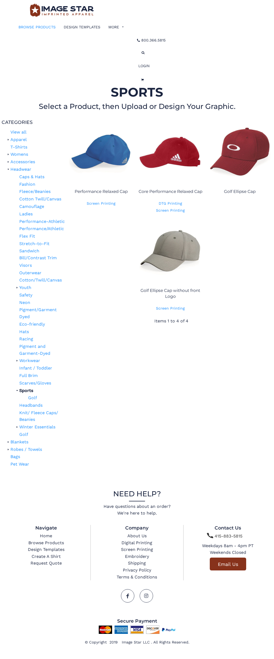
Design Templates (46, 549)
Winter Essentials (37, 426)
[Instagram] (146, 596)
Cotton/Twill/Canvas (40, 280)
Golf (32, 397)
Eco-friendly (32, 324)
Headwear (20, 169)
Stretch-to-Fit (34, 243)
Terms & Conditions (137, 577)
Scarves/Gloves (35, 383)
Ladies (26, 213)
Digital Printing (136, 542)
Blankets (19, 441)
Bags (15, 456)
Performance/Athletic (41, 228)
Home (46, 535)
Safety (25, 295)
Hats (24, 331)
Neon (24, 302)
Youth (25, 287)
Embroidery (137, 556)
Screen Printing (101, 203)
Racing (26, 338)
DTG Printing (170, 203)
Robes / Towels (26, 449)
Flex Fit (27, 236)
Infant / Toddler (35, 368)
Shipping (137, 563)
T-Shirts (18, 147)
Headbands (31, 405)
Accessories (22, 161)
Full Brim (28, 375)
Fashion (27, 184)
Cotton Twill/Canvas (40, 198)
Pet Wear (19, 464)
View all (18, 132)
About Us (137, 535)
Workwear (29, 360)
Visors (25, 265)
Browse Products (46, 542)
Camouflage (31, 206)
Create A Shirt (46, 556)
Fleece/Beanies (35, 191)
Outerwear (30, 272)
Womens (19, 154)
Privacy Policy (137, 570)
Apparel (18, 139)
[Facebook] (127, 596)
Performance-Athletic (42, 221)
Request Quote (46, 563)
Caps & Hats (31, 176)
